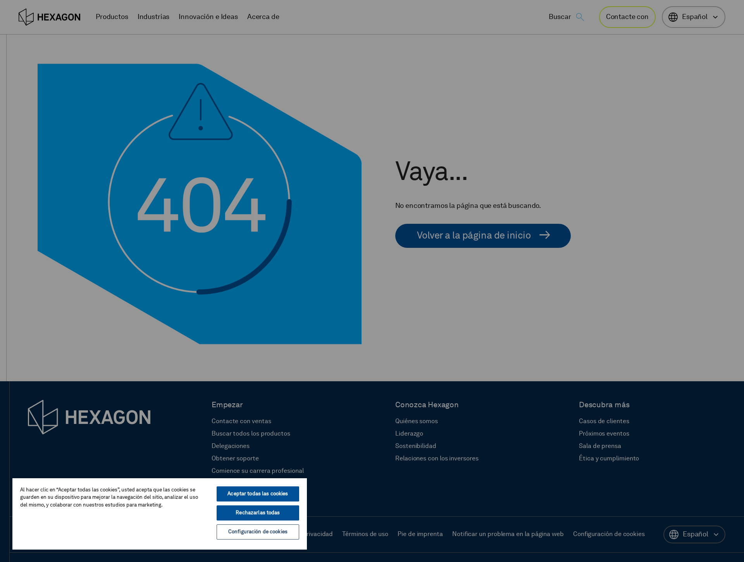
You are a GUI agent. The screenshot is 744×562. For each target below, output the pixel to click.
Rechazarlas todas (258, 512)
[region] (159, 513)
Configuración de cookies (258, 531)
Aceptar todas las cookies (257, 493)
